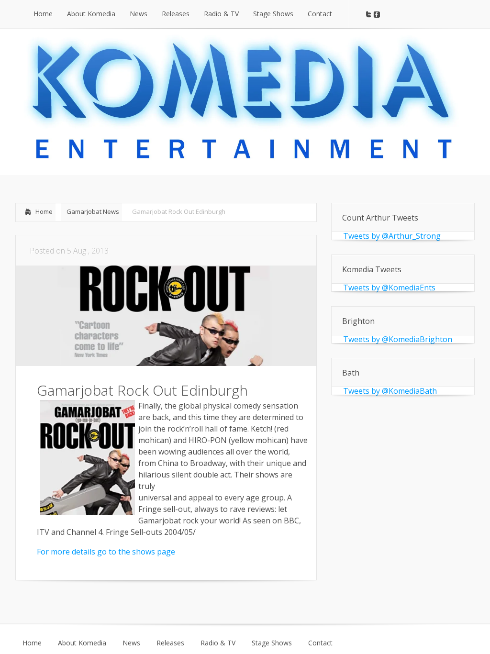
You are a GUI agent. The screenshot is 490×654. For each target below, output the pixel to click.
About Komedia (82, 643)
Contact (320, 643)
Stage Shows (272, 643)
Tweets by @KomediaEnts (389, 287)
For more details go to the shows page (106, 551)
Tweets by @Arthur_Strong (392, 236)
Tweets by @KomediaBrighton (397, 339)
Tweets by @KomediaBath (390, 391)
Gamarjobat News (93, 211)
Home (44, 211)
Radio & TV (217, 643)
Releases (170, 643)
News (131, 643)
